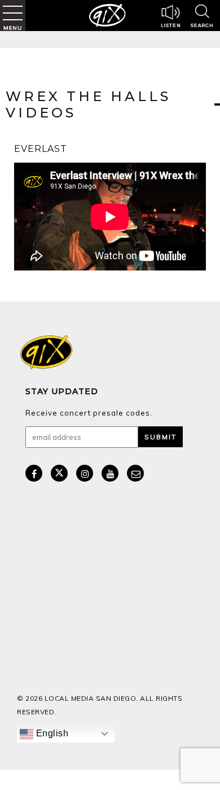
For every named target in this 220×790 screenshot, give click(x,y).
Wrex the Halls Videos (88, 104)
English (50, 733)
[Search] (202, 17)
